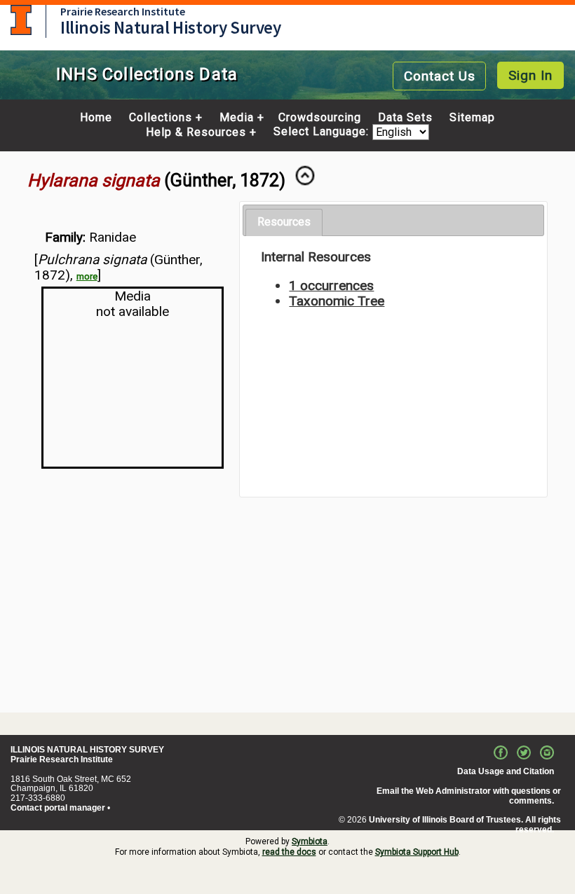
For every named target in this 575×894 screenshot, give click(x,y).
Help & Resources (196, 132)
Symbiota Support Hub (417, 852)
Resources (284, 221)
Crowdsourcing (319, 117)
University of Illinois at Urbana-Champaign (21, 20)
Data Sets (405, 117)
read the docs (289, 852)
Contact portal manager (58, 808)
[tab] (284, 222)
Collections (160, 117)
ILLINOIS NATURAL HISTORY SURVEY (87, 750)
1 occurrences (331, 285)
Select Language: (322, 132)
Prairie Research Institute (122, 11)
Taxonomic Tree (336, 301)
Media (236, 117)
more (86, 276)
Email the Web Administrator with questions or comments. (469, 796)
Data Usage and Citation (505, 771)
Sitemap (472, 117)
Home (96, 117)
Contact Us (439, 76)
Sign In (530, 75)
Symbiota (309, 841)
